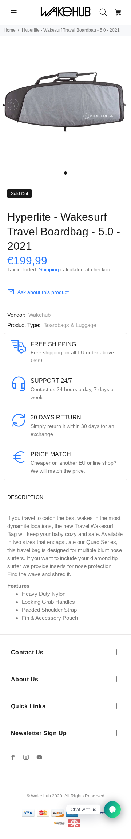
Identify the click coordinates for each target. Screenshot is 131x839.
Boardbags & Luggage (69, 325)
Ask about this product (43, 292)
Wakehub (39, 315)
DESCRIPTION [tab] (25, 497)
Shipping (49, 269)
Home (10, 30)
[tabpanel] (65, 101)
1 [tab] (65, 173)
